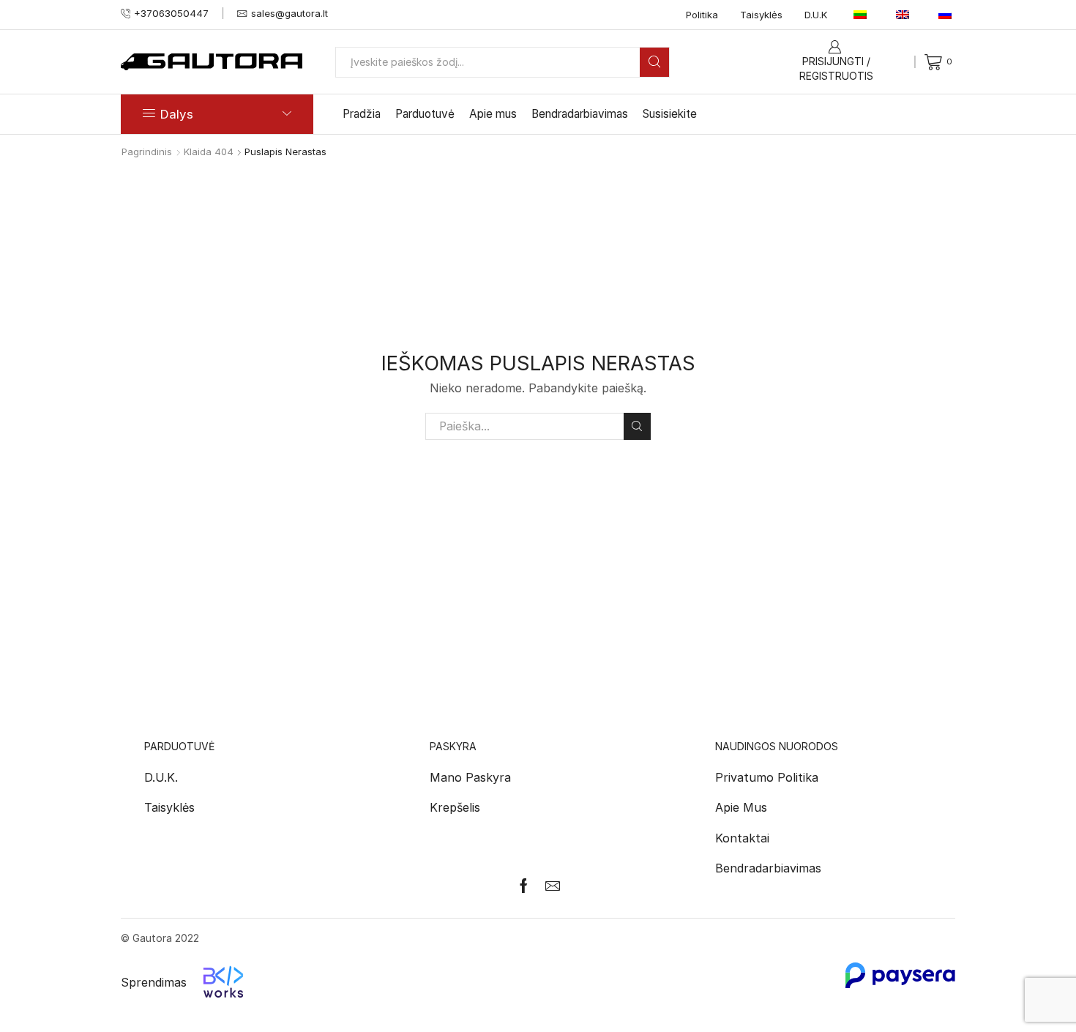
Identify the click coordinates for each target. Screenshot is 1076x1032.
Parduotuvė (425, 114)
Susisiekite (670, 114)
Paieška (637, 426)
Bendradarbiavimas (579, 114)
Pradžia (362, 114)
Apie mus (493, 114)
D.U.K (816, 14)
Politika (702, 14)
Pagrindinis (147, 151)
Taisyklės (761, 14)
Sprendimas (154, 982)
